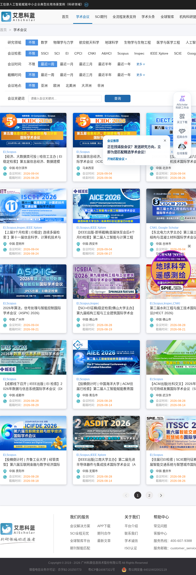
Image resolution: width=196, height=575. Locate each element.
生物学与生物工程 (137, 42)
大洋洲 (87, 85)
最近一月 (66, 64)
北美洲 (71, 85)
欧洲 (56, 85)
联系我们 (131, 533)
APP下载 (103, 526)
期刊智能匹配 (80, 548)
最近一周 (47, 64)
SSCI (45, 53)
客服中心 (160, 533)
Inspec (139, 53)
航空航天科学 (89, 42)
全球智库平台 (80, 541)
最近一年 (124, 64)
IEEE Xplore (159, 53)
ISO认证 (131, 548)
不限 (31, 42)
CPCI (78, 53)
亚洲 (44, 85)
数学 (44, 42)
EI (67, 53)
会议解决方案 (80, 526)
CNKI (92, 53)
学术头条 (148, 17)
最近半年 (105, 64)
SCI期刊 (101, 17)
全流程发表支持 (124, 17)
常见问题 (160, 526)
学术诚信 (131, 541)
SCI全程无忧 (79, 533)
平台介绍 (131, 526)
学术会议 (82, 17)
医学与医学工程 (168, 42)
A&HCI (107, 53)
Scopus (123, 53)
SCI (57, 53)
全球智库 (167, 17)
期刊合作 (104, 533)
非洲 (100, 85)
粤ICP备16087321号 (101, 569)
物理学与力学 (63, 42)
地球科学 (111, 42)
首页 (65, 17)
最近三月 (86, 64)
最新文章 (104, 541)
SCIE (178, 53)
